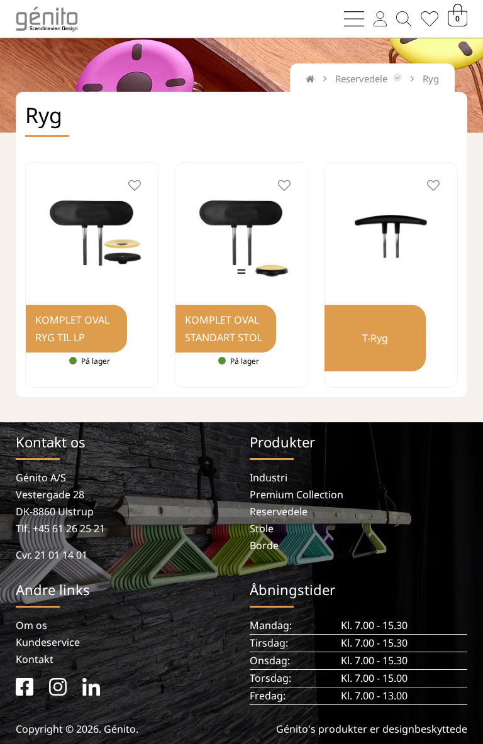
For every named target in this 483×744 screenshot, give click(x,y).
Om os (31, 625)
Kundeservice (48, 642)
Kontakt (34, 659)
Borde (264, 545)
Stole (262, 528)
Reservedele (279, 511)
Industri (268, 477)
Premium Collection (296, 494)
